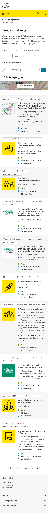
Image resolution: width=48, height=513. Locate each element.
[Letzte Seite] (38, 468)
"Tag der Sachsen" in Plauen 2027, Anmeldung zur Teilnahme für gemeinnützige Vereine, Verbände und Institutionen (31, 212)
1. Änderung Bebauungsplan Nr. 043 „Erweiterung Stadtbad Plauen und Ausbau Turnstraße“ (31, 105)
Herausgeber (7, 478)
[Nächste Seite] (32, 468)
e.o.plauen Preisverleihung (29, 281)
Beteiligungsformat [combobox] (31, 50)
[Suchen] (43, 70)
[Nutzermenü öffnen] (44, 13)
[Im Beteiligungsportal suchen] (38, 13)
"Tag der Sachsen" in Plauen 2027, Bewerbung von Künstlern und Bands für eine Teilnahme (31, 249)
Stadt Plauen (6, 483)
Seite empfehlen (9, 506)
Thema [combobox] (6, 56)
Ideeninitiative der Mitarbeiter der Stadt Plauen (31, 401)
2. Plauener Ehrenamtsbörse (30, 309)
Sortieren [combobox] (37, 56)
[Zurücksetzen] (39, 70)
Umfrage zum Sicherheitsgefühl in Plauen (31, 432)
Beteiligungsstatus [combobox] (11, 50)
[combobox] (22, 56)
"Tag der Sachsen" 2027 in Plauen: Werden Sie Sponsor (30, 366)
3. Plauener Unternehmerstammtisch (29, 179)
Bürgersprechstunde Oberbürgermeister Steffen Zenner (29, 145)
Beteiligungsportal (10, 19)
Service (5, 495)
